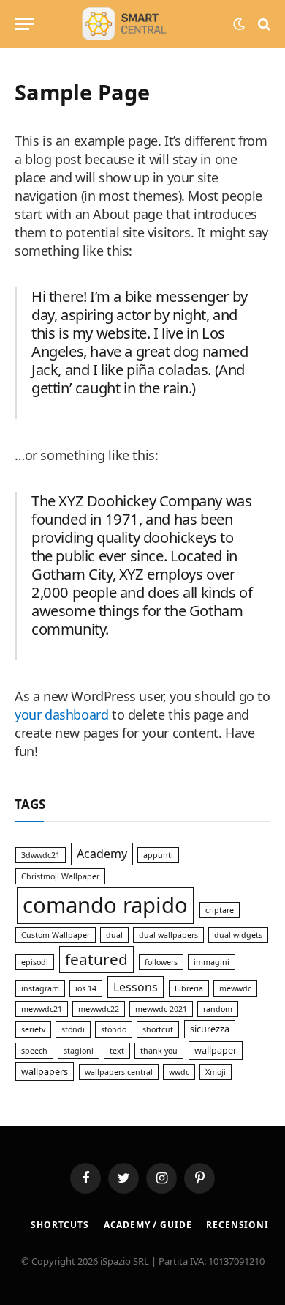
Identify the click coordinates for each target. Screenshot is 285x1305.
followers (161, 962)
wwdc (179, 1072)
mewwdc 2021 (161, 1009)
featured (96, 959)
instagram (40, 988)
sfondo (113, 1029)
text (117, 1051)
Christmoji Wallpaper (60, 876)
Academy (102, 854)
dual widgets (238, 935)
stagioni (79, 1051)
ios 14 (85, 988)
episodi (34, 962)
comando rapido (105, 905)
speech (34, 1051)
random (217, 1009)
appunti (158, 855)
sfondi (73, 1029)
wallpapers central (119, 1072)
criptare (219, 910)
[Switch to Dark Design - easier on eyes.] (238, 24)
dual (114, 935)
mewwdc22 (98, 1009)
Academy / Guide (148, 1225)
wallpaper (215, 1050)
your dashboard (61, 714)
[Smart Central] (142, 24)
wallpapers (44, 1071)
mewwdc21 (41, 1009)
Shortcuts (60, 1225)
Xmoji (215, 1072)
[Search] (262, 23)
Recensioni (237, 1225)
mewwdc (235, 988)
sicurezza (209, 1028)
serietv (33, 1029)
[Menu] (24, 23)
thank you (159, 1051)
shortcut (157, 1029)
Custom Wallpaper (55, 935)
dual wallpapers (168, 935)
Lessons (135, 987)
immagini (211, 962)
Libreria (189, 988)
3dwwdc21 (40, 855)
